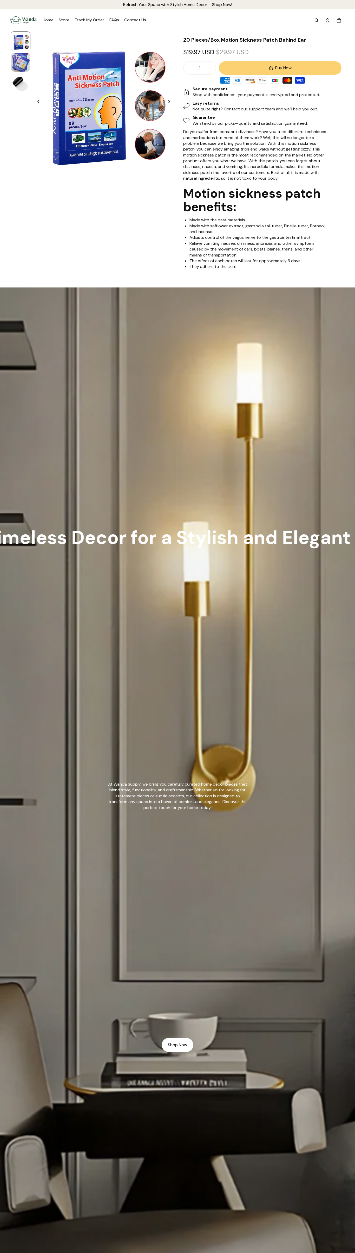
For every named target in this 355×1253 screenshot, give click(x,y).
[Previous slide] (37, 102)
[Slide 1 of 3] (20, 41)
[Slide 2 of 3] (20, 62)
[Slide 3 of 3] (20, 83)
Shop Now (177, 1045)
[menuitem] (48, 20)
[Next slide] (170, 102)
